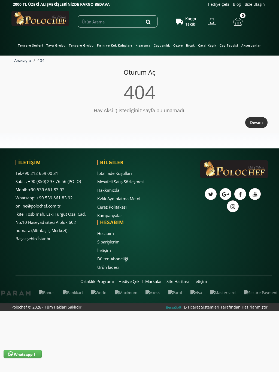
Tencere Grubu (81, 45)
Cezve (178, 45)
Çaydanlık (162, 45)
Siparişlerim (108, 242)
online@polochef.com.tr (38, 206)
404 (41, 60)
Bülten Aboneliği (112, 258)
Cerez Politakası (112, 207)
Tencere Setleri (30, 45)
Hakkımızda (108, 190)
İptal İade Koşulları (114, 173)
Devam (256, 122)
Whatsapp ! (24, 354)
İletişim (104, 250)
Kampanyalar (109, 215)
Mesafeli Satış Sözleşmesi (120, 181)
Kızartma (142, 45)
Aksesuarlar (251, 45)
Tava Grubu (56, 45)
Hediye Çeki (218, 4)
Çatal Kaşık (207, 45)
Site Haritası (177, 281)
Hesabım (105, 233)
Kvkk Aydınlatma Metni (118, 198)
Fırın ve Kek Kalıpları (114, 45)
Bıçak (190, 45)
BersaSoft (173, 307)
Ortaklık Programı (97, 281)
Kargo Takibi (190, 21)
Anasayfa (22, 60)
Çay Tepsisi (229, 45)
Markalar (153, 281)
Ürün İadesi (108, 267)
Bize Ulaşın (255, 4)
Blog (237, 4)
